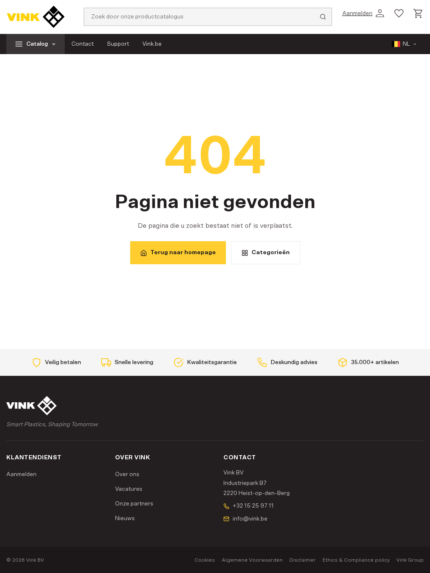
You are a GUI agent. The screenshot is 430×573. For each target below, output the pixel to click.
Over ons (127, 474)
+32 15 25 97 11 (253, 506)
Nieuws (125, 518)
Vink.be (152, 44)
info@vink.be (250, 519)
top (409, 558)
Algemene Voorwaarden (252, 560)
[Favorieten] (398, 13)
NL (406, 44)
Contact (82, 44)
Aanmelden (21, 474)
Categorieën (271, 252)
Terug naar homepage (183, 252)
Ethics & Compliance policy (356, 560)
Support (118, 44)
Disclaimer (302, 560)
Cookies (204, 560)
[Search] (322, 16)
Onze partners (134, 504)
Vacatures (128, 489)
